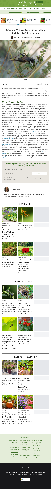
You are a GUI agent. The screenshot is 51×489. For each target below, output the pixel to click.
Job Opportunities (14, 454)
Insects (35, 24)
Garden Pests (28, 24)
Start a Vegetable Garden (37, 458)
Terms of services (18, 177)
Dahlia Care (25, 457)
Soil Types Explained (37, 453)
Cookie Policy (12, 474)
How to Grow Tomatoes (25, 444)
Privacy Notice (39, 177)
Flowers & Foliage (34, 8)
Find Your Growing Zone (36, 443)
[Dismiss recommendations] (49, 16)
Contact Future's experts (18, 472)
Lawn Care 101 (36, 450)
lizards (32, 131)
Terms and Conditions (31, 472)
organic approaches (7, 157)
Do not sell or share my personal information (29, 474)
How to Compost (37, 455)
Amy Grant (17, 37)
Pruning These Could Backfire (33, 12)
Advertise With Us (14, 449)
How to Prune (36, 448)
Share (6, 84)
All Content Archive (14, 456)
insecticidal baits (6, 144)
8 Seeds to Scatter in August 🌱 (15, 12)
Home (14, 24)
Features (38, 37)
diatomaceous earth (9, 138)
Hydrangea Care (25, 442)
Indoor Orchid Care (25, 447)
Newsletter (46, 84)
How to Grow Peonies (25, 455)
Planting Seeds (36, 445)
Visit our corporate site (44, 484)
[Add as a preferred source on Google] (25, 479)
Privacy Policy (42, 472)
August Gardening (12, 8)
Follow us (39, 84)
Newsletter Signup (14, 447)
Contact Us (14, 444)
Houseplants (22, 8)
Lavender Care (25, 453)
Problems (20, 24)
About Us (14, 442)
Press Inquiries (14, 452)
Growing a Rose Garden (25, 450)
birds (36, 131)
